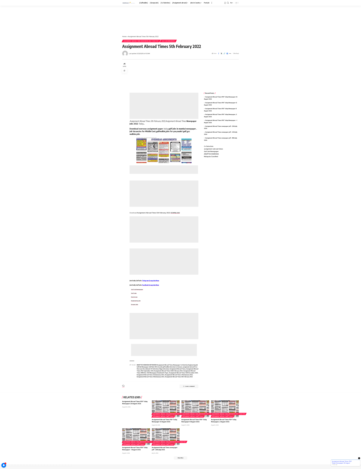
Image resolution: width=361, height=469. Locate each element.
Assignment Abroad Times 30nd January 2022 (150, 377)
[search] (228, 2)
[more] (211, 3)
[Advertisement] (56, 19)
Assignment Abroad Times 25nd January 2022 (150, 375)
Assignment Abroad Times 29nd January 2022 (179, 375)
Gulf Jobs (134, 293)
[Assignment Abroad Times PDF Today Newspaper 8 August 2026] (195, 408)
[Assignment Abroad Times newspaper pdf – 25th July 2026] (166, 436)
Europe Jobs (134, 304)
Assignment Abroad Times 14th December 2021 (183, 373)
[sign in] (225, 3)
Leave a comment (190, 386)
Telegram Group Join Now (150, 281)
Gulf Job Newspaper (168, 41)
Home (124, 36)
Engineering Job (135, 300)
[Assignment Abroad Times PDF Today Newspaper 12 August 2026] (166, 408)
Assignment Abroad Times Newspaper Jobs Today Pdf (141, 41)
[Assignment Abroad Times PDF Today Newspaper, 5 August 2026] (225, 408)
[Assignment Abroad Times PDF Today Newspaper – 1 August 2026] (136, 436)
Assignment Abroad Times (178, 369)
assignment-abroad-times (213, 149)
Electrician (134, 297)
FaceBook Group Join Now (150, 285)
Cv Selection (208, 146)
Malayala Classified (211, 156)
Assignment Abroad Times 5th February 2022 (179, 377)
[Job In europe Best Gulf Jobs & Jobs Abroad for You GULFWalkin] (129, 3)
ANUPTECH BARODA (211, 154)
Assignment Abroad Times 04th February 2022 (168, 371)
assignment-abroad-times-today (163, 416)
